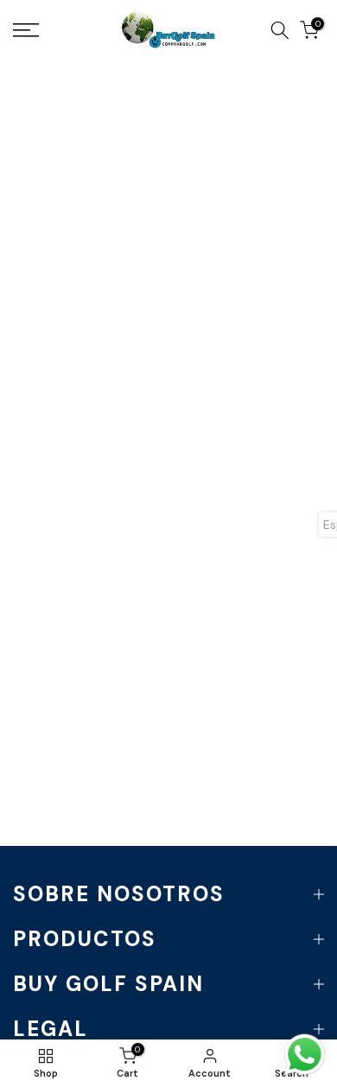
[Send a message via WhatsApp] (304, 1054)
